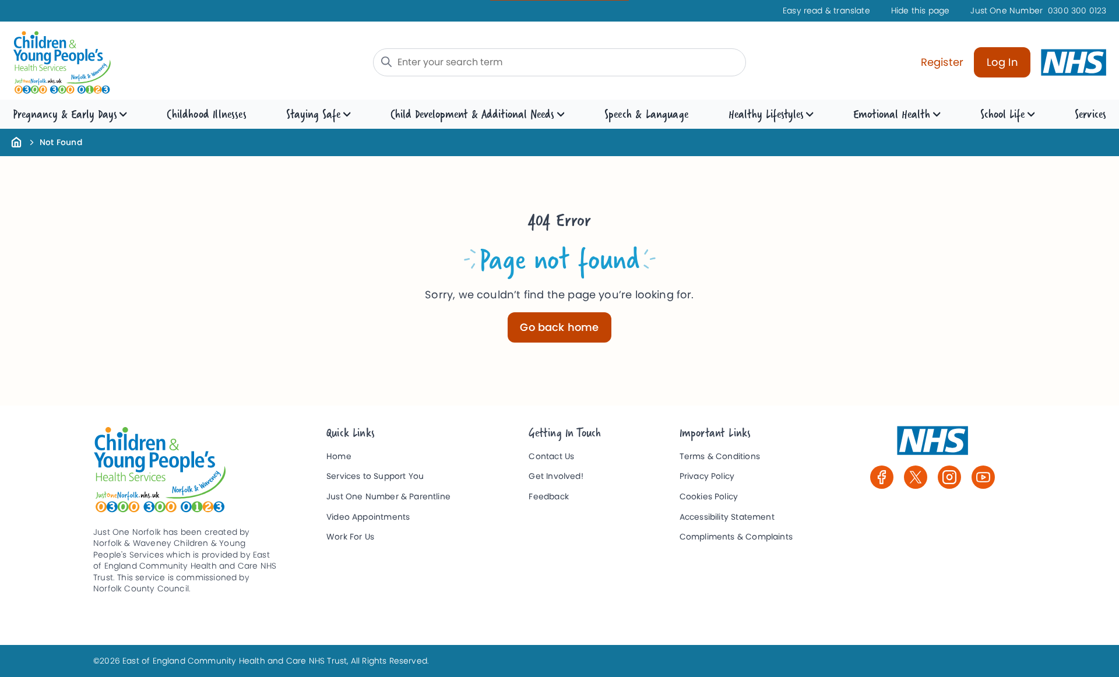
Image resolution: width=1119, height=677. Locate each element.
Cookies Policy (709, 497)
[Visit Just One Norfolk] (932, 446)
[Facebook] (881, 477)
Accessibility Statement (727, 517)
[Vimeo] (983, 477)
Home (338, 456)
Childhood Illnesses (206, 114)
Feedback (548, 497)
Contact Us (551, 456)
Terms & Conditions (720, 456)
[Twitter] (915, 477)
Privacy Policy (707, 476)
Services (1090, 114)
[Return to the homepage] (16, 141)
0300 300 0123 (1038, 10)
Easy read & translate (826, 11)
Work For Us (350, 537)
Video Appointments (368, 517)
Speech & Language (646, 114)
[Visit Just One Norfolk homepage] (140, 62)
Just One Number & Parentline (388, 497)
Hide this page (920, 11)
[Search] (386, 62)
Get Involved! (556, 476)
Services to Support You (375, 476)
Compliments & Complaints (736, 537)
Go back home (559, 327)
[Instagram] (949, 477)
